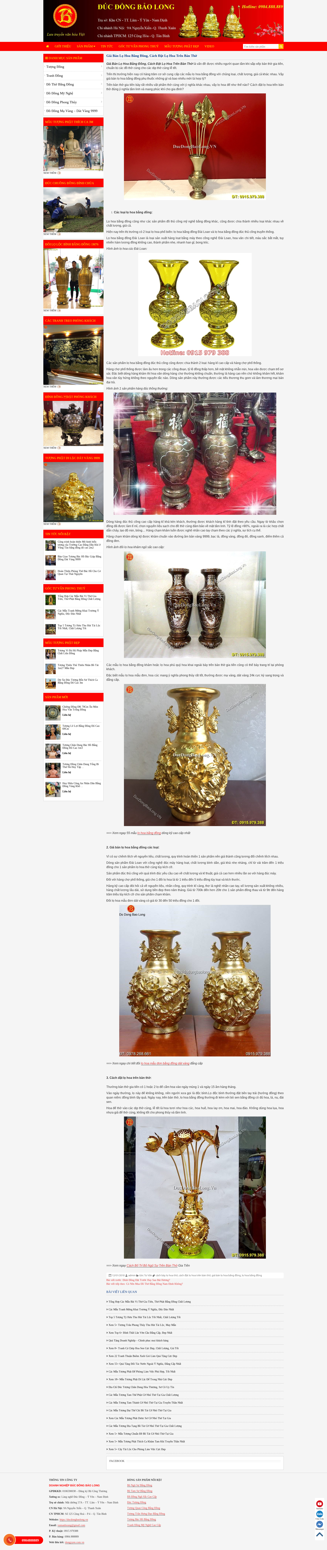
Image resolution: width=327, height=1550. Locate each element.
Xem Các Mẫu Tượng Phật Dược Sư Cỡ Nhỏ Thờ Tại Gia (139, 1418)
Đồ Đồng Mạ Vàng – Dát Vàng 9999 (71, 111)
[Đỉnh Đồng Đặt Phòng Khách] (73, 423)
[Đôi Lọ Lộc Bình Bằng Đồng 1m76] (73, 278)
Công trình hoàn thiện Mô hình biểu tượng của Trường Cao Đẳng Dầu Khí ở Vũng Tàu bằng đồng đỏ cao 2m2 (79, 544)
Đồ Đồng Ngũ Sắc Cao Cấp (142, 1496)
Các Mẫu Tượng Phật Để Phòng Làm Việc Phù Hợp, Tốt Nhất (141, 1371)
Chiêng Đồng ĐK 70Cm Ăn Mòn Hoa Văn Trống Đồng (80, 708)
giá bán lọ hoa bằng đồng (226, 1275)
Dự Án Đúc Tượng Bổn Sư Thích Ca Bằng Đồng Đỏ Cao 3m (78, 681)
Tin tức (107, 46)
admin (131, 1275)
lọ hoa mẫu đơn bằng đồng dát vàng (165, 1063)
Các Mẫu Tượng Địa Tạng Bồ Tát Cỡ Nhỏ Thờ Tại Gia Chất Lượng (145, 1426)
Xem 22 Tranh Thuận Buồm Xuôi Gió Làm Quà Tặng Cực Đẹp (142, 1356)
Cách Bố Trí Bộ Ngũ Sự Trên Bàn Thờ (152, 1265)
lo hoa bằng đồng (149, 833)
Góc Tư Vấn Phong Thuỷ (139, 46)
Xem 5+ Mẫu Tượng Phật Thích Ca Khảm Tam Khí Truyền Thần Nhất (146, 1441)
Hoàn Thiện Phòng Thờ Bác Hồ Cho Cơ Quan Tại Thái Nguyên (79, 572)
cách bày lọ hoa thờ (167, 1275)
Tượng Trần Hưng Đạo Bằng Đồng (146, 1513)
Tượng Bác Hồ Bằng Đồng (141, 1519)
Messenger (319, 1529)
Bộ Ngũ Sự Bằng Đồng (139, 1485)
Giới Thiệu (63, 46)
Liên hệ (66, 715)
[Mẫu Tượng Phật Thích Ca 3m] (73, 148)
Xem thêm (49, 172)
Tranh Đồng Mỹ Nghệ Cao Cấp (144, 1525)
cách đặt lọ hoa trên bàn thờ (195, 1275)
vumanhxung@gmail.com (71, 1525)
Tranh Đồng (54, 75)
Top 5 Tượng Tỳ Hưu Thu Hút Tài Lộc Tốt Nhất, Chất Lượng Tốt (144, 1317)
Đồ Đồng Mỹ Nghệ (59, 93)
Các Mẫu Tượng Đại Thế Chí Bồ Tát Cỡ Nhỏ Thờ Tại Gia (139, 1410)
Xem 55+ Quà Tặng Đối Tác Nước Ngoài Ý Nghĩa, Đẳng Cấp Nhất (144, 1363)
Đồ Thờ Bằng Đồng (60, 84)
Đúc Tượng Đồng (136, 1502)
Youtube (319, 1509)
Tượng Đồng (55, 67)
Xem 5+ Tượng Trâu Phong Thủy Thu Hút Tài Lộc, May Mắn (142, 1325)
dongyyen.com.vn (74, 1542)
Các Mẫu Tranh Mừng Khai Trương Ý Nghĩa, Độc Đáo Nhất (141, 1309)
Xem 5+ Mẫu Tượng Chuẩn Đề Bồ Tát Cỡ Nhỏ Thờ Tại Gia (140, 1433)
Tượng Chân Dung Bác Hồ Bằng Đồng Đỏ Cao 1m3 (79, 746)
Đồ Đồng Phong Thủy (61, 102)
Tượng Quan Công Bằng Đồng (143, 1508)
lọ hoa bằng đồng (252, 1275)
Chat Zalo (319, 1519)
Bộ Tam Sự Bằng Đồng (139, 1491)
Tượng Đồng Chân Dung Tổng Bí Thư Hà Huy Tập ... (80, 765)
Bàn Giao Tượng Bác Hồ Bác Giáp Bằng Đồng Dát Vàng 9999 (79, 558)
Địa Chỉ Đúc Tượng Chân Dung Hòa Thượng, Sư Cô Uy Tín (141, 1387)
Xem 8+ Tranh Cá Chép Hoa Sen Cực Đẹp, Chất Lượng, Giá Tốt (143, 1348)
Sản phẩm (85, 46)
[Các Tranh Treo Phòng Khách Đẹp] (73, 355)
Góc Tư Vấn (145, 1275)
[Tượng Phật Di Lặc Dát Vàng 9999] (73, 492)
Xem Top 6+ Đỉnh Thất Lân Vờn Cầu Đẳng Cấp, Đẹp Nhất (140, 1332)
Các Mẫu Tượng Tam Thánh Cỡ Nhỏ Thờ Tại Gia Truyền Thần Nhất (145, 1402)
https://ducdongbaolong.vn (74, 1519)
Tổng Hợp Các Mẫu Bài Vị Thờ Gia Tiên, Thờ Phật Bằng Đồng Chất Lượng (149, 1301)
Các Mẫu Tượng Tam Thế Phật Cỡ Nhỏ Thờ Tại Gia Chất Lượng (143, 1395)
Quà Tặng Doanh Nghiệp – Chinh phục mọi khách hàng (138, 1340)
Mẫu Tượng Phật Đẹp (181, 46)
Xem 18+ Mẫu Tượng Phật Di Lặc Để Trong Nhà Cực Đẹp (140, 1379)
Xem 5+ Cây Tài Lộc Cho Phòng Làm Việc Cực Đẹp (137, 1449)
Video (209, 46)
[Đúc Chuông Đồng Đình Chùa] (73, 209)
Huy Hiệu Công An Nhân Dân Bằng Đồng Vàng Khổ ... (81, 785)
